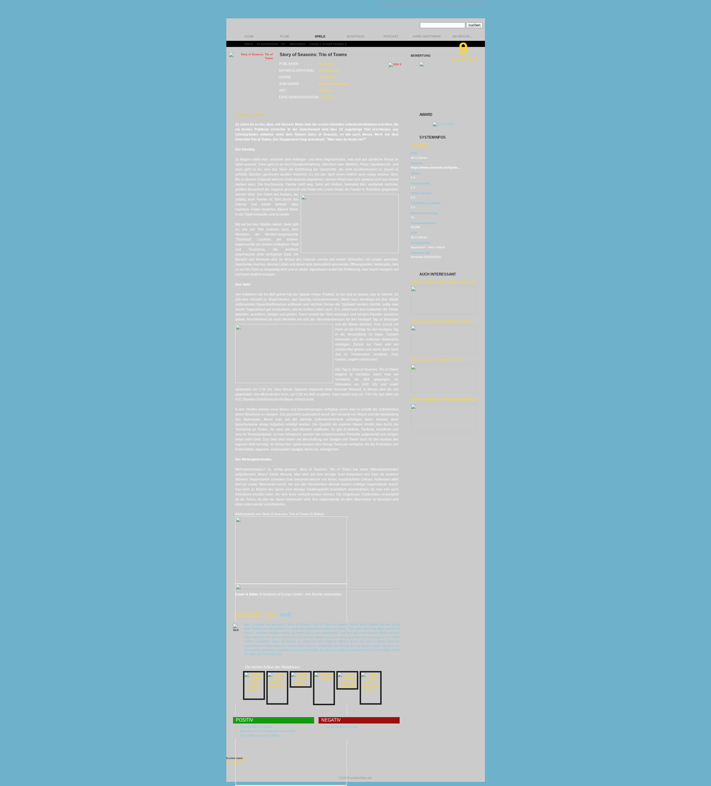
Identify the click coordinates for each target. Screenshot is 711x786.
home (249, 36)
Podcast (391, 36)
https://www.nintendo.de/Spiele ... (435, 167)
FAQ (402, 3)
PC (284, 44)
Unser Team (388, 3)
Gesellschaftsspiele (328, 44)
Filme (284, 36)
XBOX (248, 44)
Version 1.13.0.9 (473, 3)
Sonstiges (355, 36)
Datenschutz (431, 3)
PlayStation (267, 44)
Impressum (452, 3)
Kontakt (414, 3)
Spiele (320, 36)
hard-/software (427, 36)
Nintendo (298, 44)
